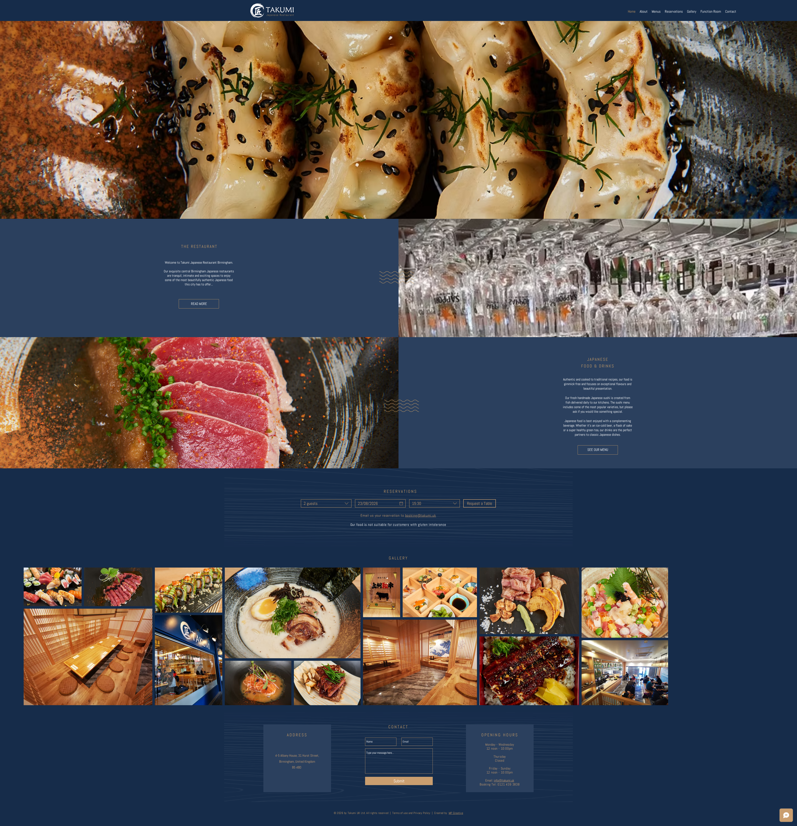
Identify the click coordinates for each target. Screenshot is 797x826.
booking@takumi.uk (420, 515)
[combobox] (326, 503)
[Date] (401, 503)
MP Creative (456, 813)
